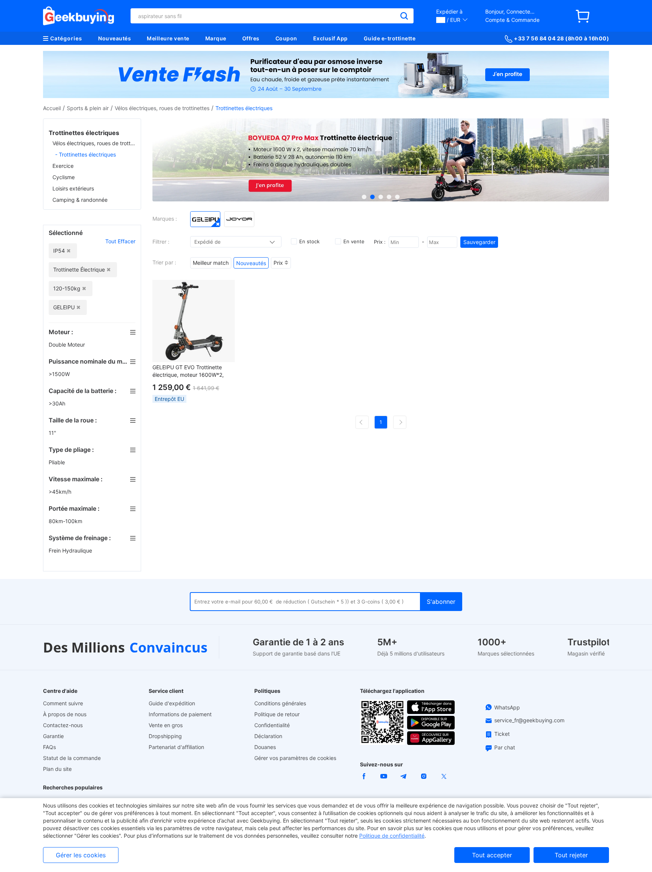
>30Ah (58, 403)
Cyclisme (63, 177)
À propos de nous (64, 714)
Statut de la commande (72, 758)
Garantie (53, 736)
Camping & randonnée (80, 200)
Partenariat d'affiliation (176, 747)
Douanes (265, 747)
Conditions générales (280, 703)
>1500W (60, 374)
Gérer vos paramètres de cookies (295, 758)
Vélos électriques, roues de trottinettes (162, 108)
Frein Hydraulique (71, 550)
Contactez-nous (63, 725)
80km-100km (66, 521)
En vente (353, 241)
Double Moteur (67, 344)
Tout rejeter (571, 855)
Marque (215, 38)
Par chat (504, 747)
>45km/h (61, 491)
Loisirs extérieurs (73, 188)
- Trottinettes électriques (85, 154)
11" (53, 433)
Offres (251, 38)
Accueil (52, 108)
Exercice (63, 166)
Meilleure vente (168, 38)
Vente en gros (166, 725)
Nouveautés (114, 38)
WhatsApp (507, 707)
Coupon (286, 38)
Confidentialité (272, 725)
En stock (309, 241)
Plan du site (57, 769)
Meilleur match (211, 262)
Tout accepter (492, 855)
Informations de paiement (180, 714)
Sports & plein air (88, 108)
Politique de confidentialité (391, 835)
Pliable (57, 462)
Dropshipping (165, 736)
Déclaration (268, 736)
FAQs (49, 747)
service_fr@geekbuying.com (529, 720)
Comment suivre (63, 703)
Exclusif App (330, 38)
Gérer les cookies (81, 855)
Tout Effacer (120, 241)
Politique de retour (277, 714)
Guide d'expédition (172, 703)
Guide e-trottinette (390, 38)
